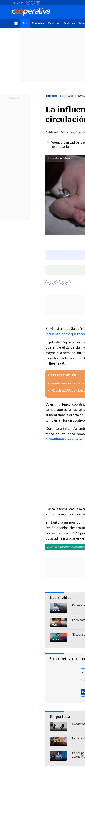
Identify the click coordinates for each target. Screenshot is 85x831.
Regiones (69, 23)
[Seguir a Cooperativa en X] (33, 2)
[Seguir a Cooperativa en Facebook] (28, 2)
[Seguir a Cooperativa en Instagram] (38, 2)
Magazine (38, 23)
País (25, 23)
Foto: (51, 158)
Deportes (53, 23)
